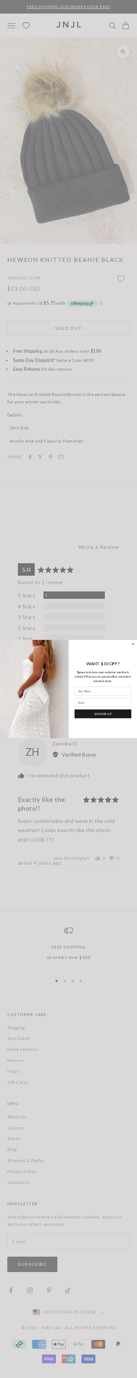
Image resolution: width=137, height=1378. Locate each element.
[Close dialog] (132, 643)
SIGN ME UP (102, 713)
